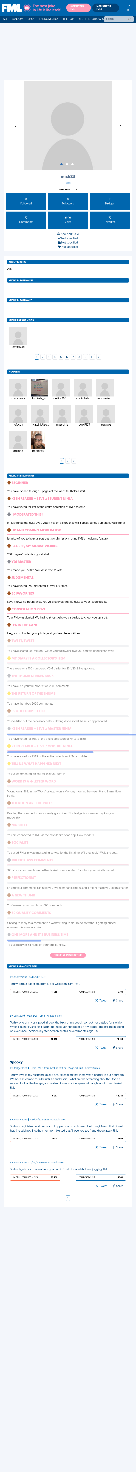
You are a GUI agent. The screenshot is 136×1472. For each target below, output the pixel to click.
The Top (68, 19)
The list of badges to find (68, 955)
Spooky (16, 1062)
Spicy (31, 19)
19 (76, 190)
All (5, 19)
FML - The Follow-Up (92, 19)
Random (17, 19)
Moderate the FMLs (104, 7)
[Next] (99, 357)
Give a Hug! (64, 190)
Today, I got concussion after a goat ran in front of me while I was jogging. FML (59, 1169)
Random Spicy (49, 19)
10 (92, 357)
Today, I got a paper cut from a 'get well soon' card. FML (45, 984)
